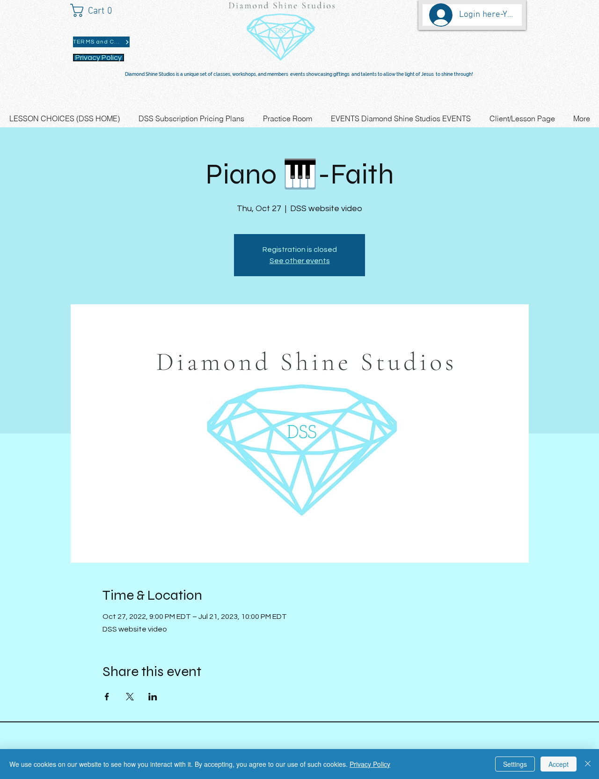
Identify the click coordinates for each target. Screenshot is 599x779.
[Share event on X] (129, 696)
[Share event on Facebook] (106, 696)
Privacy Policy (370, 764)
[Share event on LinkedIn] (152, 696)
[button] (95, 10)
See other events (300, 261)
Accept (558, 764)
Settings (515, 764)
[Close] (587, 764)
